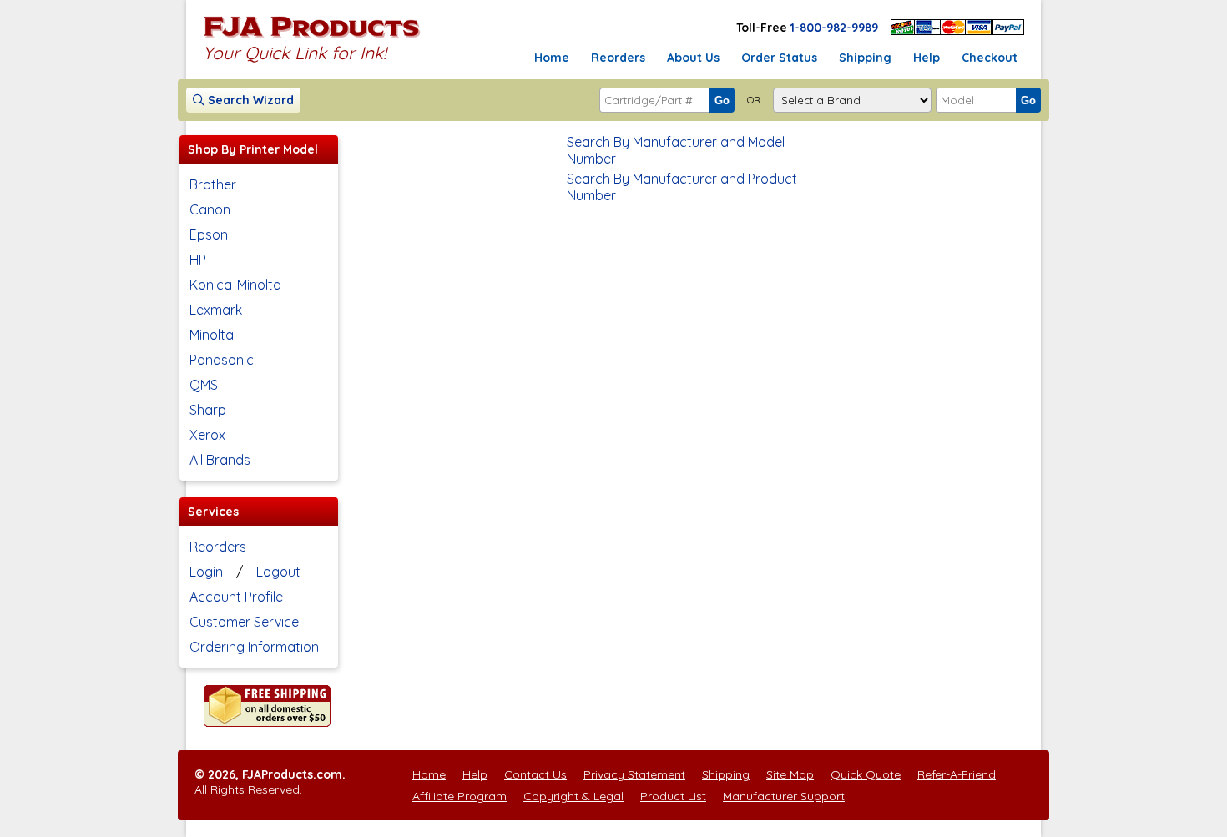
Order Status (779, 57)
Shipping (865, 57)
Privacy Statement (634, 774)
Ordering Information (254, 646)
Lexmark (215, 309)
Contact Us (535, 774)
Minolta (211, 334)
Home (551, 57)
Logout (278, 571)
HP (197, 259)
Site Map (790, 774)
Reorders (618, 57)
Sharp (207, 409)
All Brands (219, 459)
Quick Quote (866, 774)
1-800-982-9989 (834, 27)
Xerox (207, 434)
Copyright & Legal (573, 796)
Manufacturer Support (784, 796)
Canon (209, 209)
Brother (212, 184)
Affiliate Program (459, 796)
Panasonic (221, 359)
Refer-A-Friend (956, 774)
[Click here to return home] (312, 36)
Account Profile (236, 596)
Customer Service (244, 621)
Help (926, 57)
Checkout (989, 57)
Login (206, 571)
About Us (693, 57)
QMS (203, 384)
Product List (673, 796)
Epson (208, 234)
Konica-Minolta (235, 284)
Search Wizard (249, 100)
